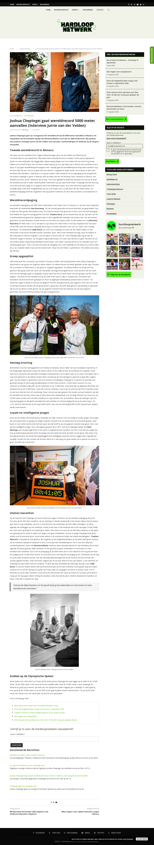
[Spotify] (140, 4)
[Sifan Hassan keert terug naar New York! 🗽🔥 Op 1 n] (137, 264)
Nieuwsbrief (44, 4)
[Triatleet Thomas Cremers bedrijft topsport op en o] (124, 264)
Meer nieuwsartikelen (115, 119)
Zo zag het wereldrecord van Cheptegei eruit (27, 765)
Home (12, 4)
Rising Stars (112, 174)
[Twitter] (131, 4)
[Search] (108, 9)
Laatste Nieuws (25, 49)
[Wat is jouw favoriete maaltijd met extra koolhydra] (137, 239)
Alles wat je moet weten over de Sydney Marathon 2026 (36, 705)
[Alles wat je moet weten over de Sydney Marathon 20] (112, 239)
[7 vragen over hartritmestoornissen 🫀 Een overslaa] (112, 264)
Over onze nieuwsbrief (116, 138)
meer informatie (128, 839)
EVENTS (35, 4)
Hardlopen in (112, 179)
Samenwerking (113, 184)
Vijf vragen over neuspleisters (25, 716)
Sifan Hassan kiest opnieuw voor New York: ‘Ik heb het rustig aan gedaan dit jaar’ (45, 720)
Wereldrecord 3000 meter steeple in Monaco (27, 755)
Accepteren (142, 839)
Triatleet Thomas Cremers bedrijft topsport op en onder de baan (39, 713)
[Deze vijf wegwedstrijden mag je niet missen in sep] (137, 251)
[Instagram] (134, 4)
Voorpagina (112, 213)
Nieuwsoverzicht (23, 4)
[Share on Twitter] (54, 802)
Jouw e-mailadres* (114, 143)
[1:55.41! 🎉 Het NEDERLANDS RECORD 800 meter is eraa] (124, 251)
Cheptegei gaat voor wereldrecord (23, 786)
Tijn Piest (25, 130)
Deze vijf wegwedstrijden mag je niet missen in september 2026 (39, 709)
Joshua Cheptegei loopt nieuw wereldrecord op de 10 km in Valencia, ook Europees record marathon (49, 776)
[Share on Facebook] (51, 802)
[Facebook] (128, 4)
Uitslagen (111, 204)
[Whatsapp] (143, 4)
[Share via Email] (56, 802)
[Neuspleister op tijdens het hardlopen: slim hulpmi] (124, 239)
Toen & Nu (111, 194)
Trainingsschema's (115, 189)
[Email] (137, 4)
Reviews (110, 208)
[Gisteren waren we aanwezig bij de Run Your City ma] (112, 251)
